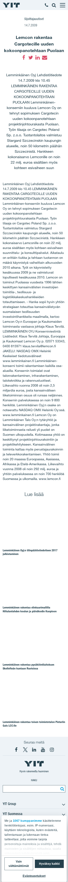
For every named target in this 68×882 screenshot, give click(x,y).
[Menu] (62, 5)
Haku (34, 780)
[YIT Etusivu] (11, 5)
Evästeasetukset (34, 875)
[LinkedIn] (37, 57)
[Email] (44, 57)
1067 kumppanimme (27, 820)
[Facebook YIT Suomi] (16, 750)
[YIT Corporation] (34, 750)
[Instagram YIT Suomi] (52, 750)
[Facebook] (23, 57)
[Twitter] (30, 57)
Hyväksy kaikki (49, 863)
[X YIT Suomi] (25, 750)
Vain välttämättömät (19, 863)
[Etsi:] (61, 788)
